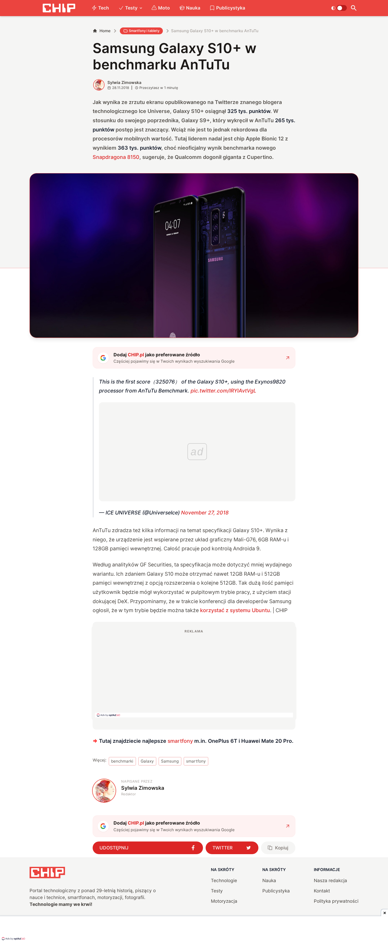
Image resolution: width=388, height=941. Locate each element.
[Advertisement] (194, 673)
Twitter (222, 847)
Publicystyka (230, 8)
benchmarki (122, 761)
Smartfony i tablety (144, 31)
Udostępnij (114, 847)
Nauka (193, 8)
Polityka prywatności (336, 901)
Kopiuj (281, 847)
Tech (103, 8)
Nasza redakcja (330, 880)
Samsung (170, 761)
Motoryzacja (224, 901)
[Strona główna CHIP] (59, 8)
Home (105, 30)
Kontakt (322, 890)
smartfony (180, 741)
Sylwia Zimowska (124, 82)
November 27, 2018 (205, 512)
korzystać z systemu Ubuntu (235, 610)
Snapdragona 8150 (116, 157)
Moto (164, 8)
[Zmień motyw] (339, 8)
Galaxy (147, 761)
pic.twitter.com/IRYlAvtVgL (223, 390)
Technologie (224, 880)
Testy (131, 8)
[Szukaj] (353, 8)
